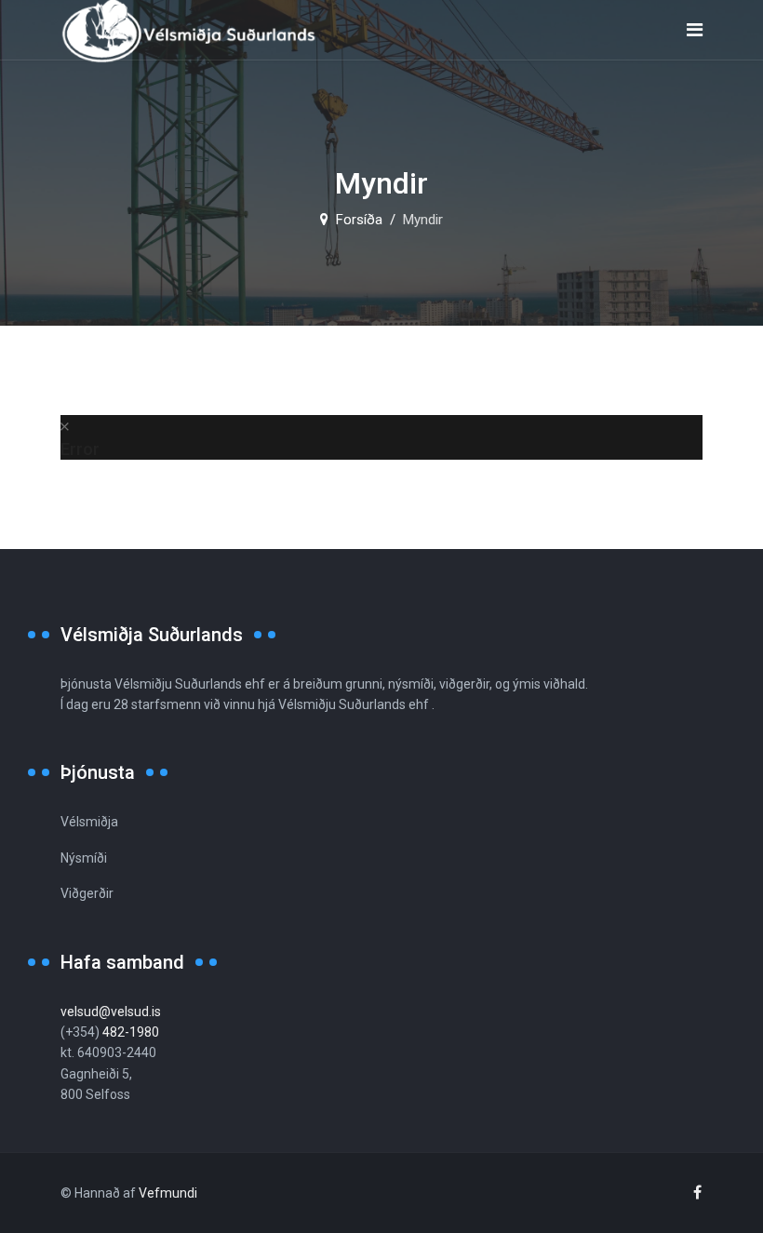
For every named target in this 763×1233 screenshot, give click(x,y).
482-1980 (130, 1032)
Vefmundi (168, 1193)
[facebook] (697, 1192)
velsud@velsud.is (110, 1011)
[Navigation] (695, 30)
